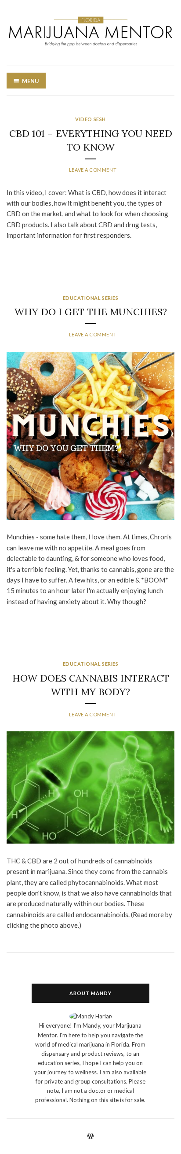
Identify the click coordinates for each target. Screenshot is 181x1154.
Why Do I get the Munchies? (90, 312)
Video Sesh (90, 119)
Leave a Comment (92, 170)
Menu (30, 81)
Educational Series (91, 298)
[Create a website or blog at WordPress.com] (90, 1136)
